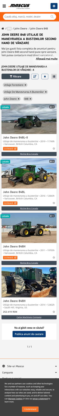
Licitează (8, 148)
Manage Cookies (15, 399)
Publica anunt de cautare (29, 334)
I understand (30, 409)
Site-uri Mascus (15, 366)
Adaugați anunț (54, 6)
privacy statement (40, 399)
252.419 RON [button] (10, 312)
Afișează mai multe (46, 58)
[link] (29, 119)
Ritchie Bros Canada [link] (29, 154)
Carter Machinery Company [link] (29, 317)
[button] (15, 76)
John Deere (21, 28)
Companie (7, 372)
